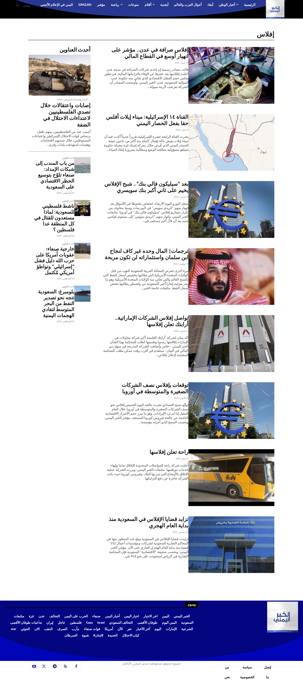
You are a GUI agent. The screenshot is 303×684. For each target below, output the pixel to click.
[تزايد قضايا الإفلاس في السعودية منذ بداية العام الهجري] (231, 544)
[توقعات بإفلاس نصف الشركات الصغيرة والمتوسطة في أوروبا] (231, 410)
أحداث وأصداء (81, 100)
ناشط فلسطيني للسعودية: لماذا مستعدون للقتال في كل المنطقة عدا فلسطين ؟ (54, 218)
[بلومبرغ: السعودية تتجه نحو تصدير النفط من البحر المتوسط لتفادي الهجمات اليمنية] (82, 294)
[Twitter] (44, 666)
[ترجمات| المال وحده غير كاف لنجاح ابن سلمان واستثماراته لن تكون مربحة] (231, 276)
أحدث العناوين (68, 158)
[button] (21, 5)
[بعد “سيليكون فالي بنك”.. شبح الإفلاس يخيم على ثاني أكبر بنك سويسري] (231, 209)
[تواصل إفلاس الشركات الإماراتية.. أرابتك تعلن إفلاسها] (231, 343)
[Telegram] (55, 666)
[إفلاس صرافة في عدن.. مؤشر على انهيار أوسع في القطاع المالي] (231, 75)
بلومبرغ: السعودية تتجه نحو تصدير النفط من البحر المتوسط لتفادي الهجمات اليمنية (56, 304)
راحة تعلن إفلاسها (169, 452)
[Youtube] (34, 666)
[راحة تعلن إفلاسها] (231, 477)
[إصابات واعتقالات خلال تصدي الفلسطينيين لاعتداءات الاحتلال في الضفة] (59, 75)
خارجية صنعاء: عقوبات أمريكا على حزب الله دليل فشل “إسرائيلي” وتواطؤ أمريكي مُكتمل (54, 261)
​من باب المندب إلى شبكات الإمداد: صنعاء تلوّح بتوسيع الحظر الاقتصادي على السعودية (55, 175)
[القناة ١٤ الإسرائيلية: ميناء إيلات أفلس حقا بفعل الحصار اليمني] (231, 142)
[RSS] (65, 666)
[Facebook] (76, 666)
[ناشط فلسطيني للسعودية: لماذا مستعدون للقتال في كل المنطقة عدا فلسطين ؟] (82, 208)
